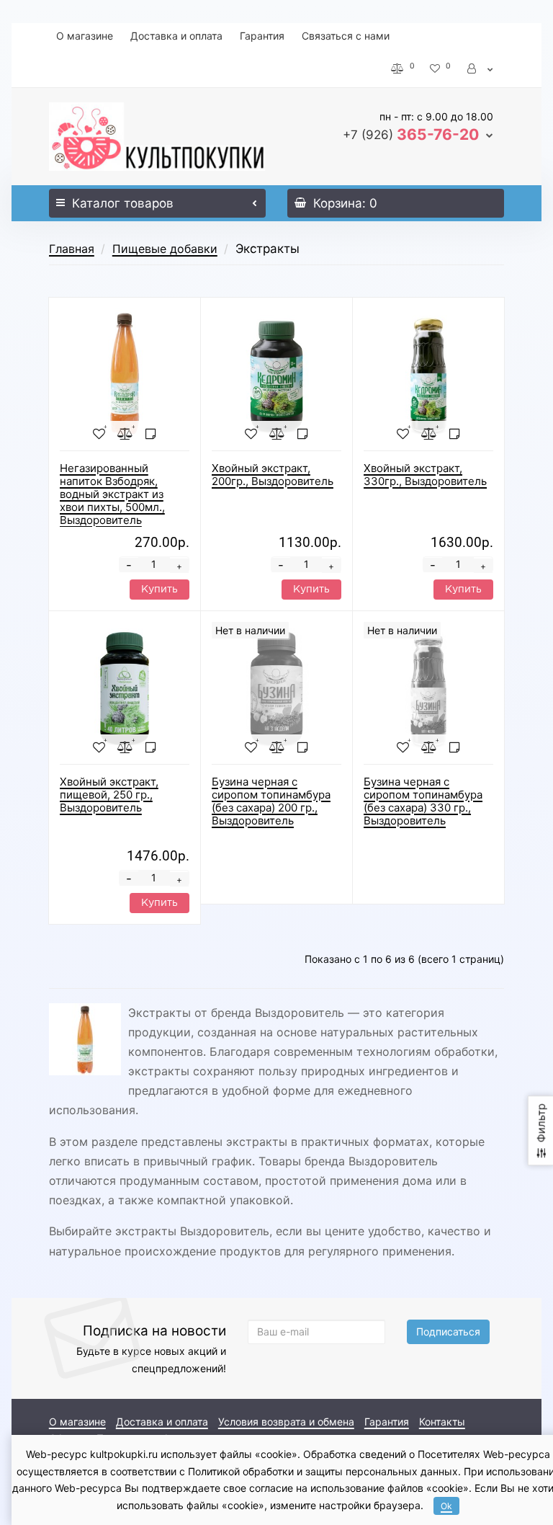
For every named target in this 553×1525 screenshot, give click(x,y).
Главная (71, 248)
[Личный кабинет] (481, 68)
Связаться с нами (346, 36)
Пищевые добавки (164, 248)
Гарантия (262, 36)
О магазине (84, 36)
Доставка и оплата (176, 36)
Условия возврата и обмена (286, 1421)
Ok (446, 1505)
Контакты (442, 1421)
